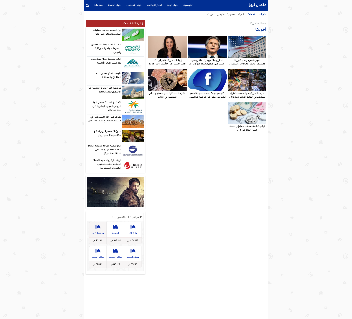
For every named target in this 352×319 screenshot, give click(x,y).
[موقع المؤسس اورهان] (115, 192)
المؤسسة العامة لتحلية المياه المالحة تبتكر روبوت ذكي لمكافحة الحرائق (104, 150)
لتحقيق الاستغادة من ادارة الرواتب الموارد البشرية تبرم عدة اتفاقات (106, 106)
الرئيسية (188, 5)
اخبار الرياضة (154, 5)
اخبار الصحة (114, 5)
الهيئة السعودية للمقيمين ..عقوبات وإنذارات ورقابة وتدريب (106, 49)
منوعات (98, 5)
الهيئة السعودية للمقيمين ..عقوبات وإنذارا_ (222, 14)
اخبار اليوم (172, 5)
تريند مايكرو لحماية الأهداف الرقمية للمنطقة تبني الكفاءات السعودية (106, 164)
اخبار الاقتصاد (134, 5)
